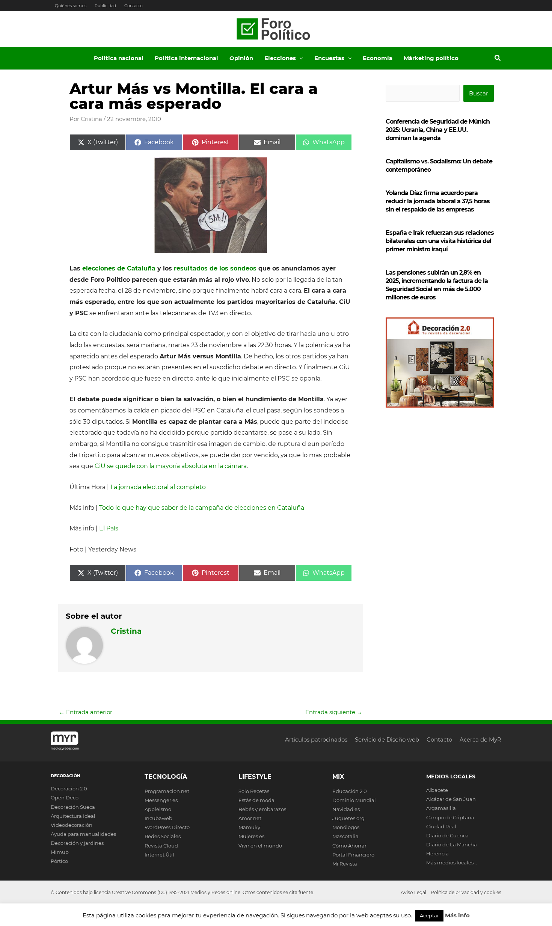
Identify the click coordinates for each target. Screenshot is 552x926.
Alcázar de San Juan (451, 799)
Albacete (437, 790)
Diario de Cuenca (447, 835)
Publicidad (105, 5)
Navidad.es (346, 809)
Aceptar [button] (429, 915)
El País (108, 528)
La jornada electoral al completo (158, 487)
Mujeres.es (251, 836)
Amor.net (249, 818)
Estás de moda (256, 800)
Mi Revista (344, 864)
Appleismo (158, 809)
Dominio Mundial (354, 800)
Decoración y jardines (77, 843)
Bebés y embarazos (262, 809)
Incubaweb (158, 818)
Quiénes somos (70, 5)
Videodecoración (71, 825)
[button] (299, 58)
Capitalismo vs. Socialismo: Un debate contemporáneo (439, 165)
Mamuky (249, 827)
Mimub (60, 852)
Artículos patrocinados (316, 739)
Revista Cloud (161, 846)
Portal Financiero (353, 855)
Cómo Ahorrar (349, 846)
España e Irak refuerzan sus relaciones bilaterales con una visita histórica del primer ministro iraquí (440, 241)
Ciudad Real (441, 826)
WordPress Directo (167, 827)
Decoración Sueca (73, 807)
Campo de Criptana (450, 817)
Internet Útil (159, 855)
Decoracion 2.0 (69, 789)
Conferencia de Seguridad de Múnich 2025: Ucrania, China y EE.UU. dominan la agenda (438, 130)
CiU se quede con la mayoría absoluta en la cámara (171, 466)
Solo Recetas (253, 791)
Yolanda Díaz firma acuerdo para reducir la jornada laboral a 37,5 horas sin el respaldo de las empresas (438, 201)
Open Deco (64, 798)
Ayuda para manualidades (83, 834)
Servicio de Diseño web (387, 739)
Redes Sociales (163, 836)
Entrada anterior (85, 712)
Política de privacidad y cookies (466, 892)
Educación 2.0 (349, 791)
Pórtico (59, 861)
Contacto (133, 5)
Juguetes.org (348, 818)
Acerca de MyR (480, 739)
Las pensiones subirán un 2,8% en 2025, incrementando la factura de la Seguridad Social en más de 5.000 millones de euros (437, 285)
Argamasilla (441, 808)
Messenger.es (161, 800)
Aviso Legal (413, 892)
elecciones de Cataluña (117, 268)
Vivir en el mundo (260, 846)
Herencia (437, 853)
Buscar (478, 93)
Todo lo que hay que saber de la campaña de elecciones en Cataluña (201, 507)
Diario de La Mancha (451, 844)
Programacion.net (167, 791)
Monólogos (345, 827)
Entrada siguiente (333, 712)
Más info (457, 915)
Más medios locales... (451, 863)
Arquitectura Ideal (73, 816)
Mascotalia (345, 836)
